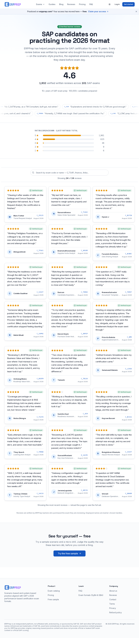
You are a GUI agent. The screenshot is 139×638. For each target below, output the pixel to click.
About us (113, 591)
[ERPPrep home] (13, 4)
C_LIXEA (128, 369)
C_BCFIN (128, 215)
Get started (128, 4)
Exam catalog (54, 591)
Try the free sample (68, 553)
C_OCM (85, 414)
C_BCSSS (128, 417)
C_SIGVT (40, 292)
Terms (112, 604)
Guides (52, 4)
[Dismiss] (136, 11)
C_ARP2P (84, 334)
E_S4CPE (84, 455)
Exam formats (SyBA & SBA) (91, 595)
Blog (61, 4)
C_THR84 (84, 292)
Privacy (112, 608)
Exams (39, 4)
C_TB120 (84, 379)
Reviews (71, 4)
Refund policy (115, 612)
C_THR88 (40, 452)
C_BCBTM (40, 379)
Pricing (82, 4)
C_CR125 (40, 215)
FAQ (91, 4)
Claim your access (97, 11)
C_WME (129, 337)
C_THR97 (128, 292)
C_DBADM (128, 493)
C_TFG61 (40, 250)
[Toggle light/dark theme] (109, 4)
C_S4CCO (40, 493)
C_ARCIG (84, 490)
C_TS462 (84, 212)
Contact (112, 599)
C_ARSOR (84, 250)
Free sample (53, 599)
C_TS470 (40, 417)
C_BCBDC (128, 254)
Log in (117, 4)
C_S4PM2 (40, 334)
